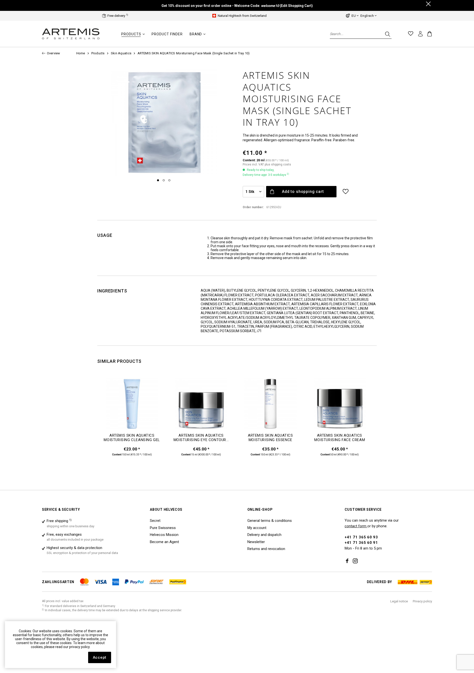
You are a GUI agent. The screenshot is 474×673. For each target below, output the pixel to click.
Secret (155, 520)
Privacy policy (422, 601)
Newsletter (256, 542)
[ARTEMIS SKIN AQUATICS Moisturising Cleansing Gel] (132, 405)
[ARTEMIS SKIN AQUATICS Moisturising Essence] (270, 405)
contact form (356, 526)
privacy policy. (79, 647)
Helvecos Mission (164, 534)
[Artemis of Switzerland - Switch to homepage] (71, 34)
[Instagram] (355, 561)
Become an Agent (164, 542)
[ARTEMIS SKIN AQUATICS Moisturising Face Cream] (340, 405)
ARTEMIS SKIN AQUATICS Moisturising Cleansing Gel (132, 437)
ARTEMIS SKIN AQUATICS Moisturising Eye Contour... (201, 437)
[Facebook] (347, 561)
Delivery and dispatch (264, 534)
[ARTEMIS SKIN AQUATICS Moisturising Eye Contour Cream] (201, 405)
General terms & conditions (269, 520)
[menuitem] (133, 36)
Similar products (119, 361)
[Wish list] (411, 33)
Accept (100, 657)
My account (256, 528)
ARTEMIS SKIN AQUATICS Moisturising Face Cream (339, 437)
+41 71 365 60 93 (361, 537)
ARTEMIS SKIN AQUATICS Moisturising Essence (270, 437)
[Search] (387, 34)
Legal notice (399, 601)
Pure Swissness (163, 528)
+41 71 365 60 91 (361, 542)
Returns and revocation (266, 549)
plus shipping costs (278, 164)
